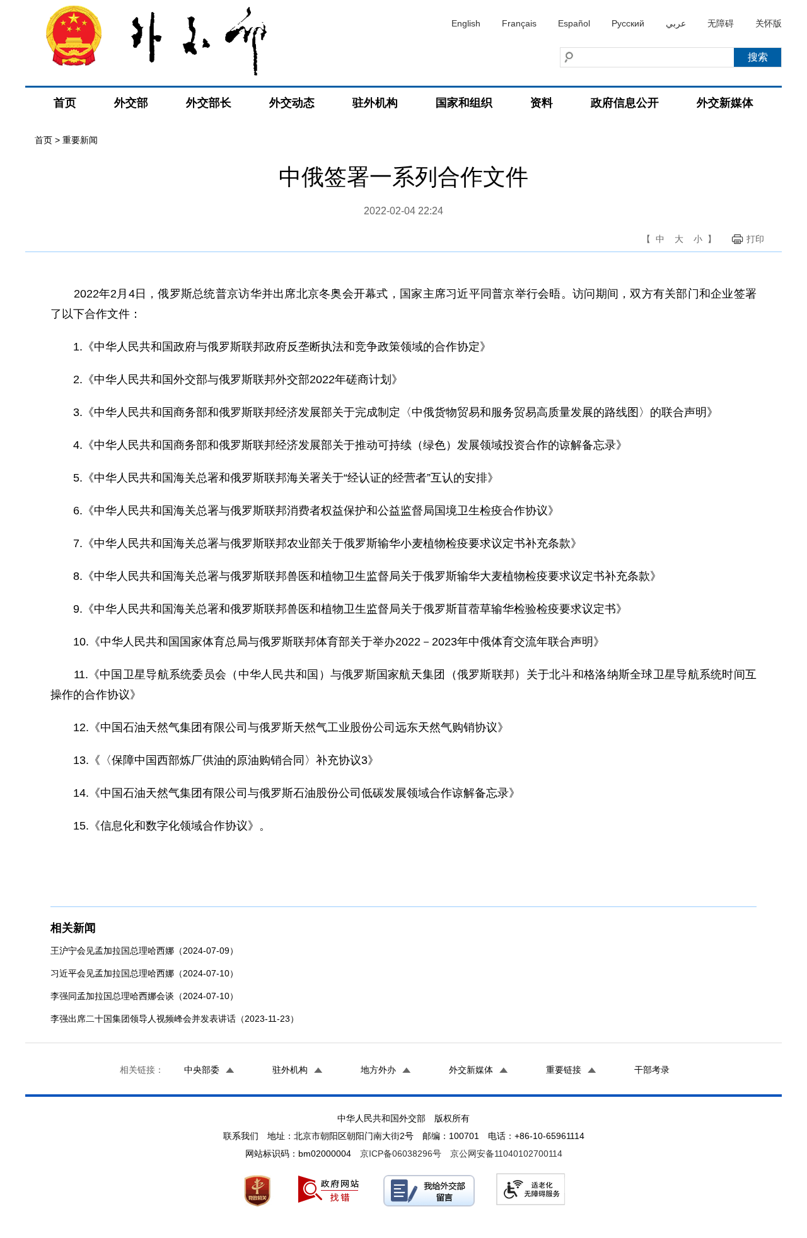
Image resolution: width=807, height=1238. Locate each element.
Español (574, 23)
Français (519, 23)
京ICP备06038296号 (400, 1153)
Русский (628, 23)
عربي (676, 23)
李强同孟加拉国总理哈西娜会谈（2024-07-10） (144, 996)
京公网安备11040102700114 (506, 1153)
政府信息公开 (625, 102)
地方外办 (378, 1070)
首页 (65, 102)
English (465, 23)
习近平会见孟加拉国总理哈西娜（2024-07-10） (144, 973)
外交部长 (208, 102)
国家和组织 (464, 102)
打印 (755, 239)
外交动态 (292, 102)
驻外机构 (375, 102)
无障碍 (720, 23)
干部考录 (652, 1070)
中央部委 (201, 1070)
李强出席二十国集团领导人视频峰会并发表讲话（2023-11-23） (174, 1019)
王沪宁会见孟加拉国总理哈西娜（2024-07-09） (144, 951)
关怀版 (768, 23)
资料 (541, 102)
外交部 (131, 102)
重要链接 (563, 1070)
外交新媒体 (725, 102)
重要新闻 (80, 140)
